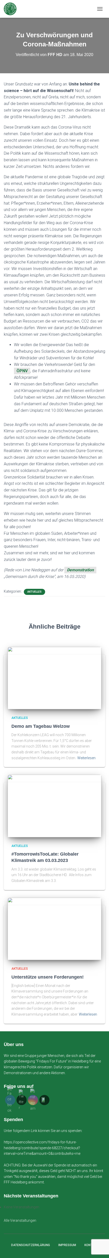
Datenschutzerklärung (30, 1245)
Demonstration (80, 570)
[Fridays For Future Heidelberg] (12, 9)
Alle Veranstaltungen (20, 1220)
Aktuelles (34, 591)
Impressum (67, 1245)
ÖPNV (22, 370)
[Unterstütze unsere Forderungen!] (54, 929)
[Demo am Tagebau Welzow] (54, 678)
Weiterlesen (86, 758)
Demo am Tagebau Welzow (40, 726)
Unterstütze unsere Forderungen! (47, 977)
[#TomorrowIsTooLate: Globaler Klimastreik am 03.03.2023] (54, 806)
